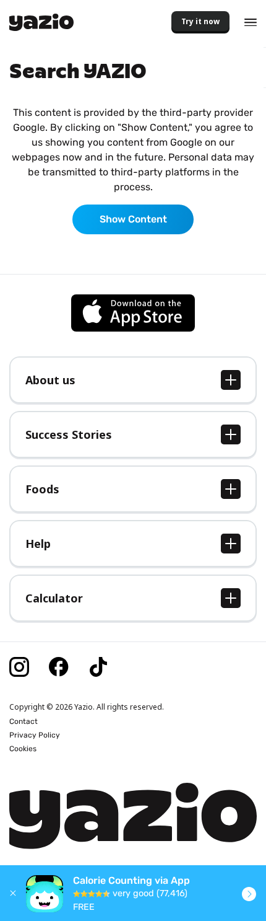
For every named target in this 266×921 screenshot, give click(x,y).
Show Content (133, 219)
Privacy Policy (34, 735)
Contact (23, 721)
